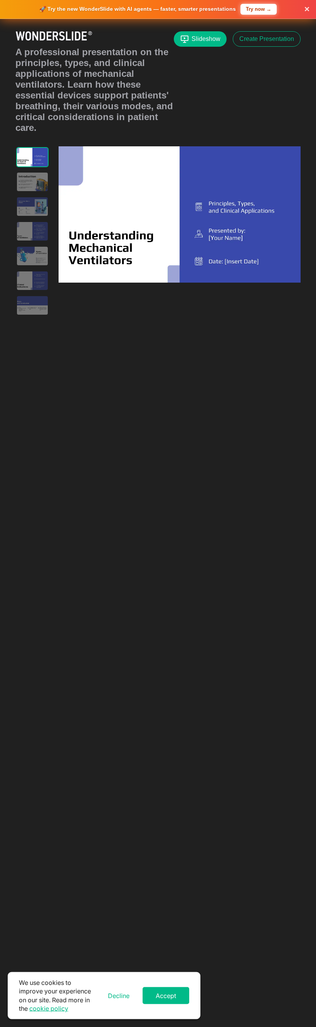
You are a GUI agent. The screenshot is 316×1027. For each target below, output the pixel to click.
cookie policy (48, 1008)
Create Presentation (266, 39)
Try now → (258, 9)
